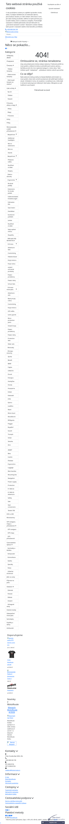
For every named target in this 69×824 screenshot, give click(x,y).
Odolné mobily (11, 610)
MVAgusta (11, 420)
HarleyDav (11, 381)
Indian (10, 392)
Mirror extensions (11, 145)
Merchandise (12, 471)
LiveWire (10, 406)
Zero (9, 445)
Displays (10, 460)
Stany (9, 568)
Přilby (8, 123)
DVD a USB (10, 514)
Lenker (10, 220)
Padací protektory (11, 276)
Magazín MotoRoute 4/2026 (12, 709)
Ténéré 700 (11, 510)
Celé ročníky (11, 88)
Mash (9, 410)
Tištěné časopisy (9, 70)
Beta (9, 453)
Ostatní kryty (12, 326)
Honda (10, 385)
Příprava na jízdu (10, 581)
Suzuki (10, 431)
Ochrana (10, 244)
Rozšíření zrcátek (11, 166)
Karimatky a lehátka (11, 549)
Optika (9, 561)
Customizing (12, 253)
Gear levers (11, 208)
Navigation (11, 478)
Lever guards (12, 315)
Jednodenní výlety (10, 794)
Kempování (11, 554)
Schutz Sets (11, 284)
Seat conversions (12, 506)
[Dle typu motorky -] (11, 447)
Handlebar (11, 211)
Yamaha (10, 441)
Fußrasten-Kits (11, 203)
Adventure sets (11, 294)
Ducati (10, 374)
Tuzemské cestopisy (11, 790)
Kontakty (8, 781)
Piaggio (10, 424)
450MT (10, 450)
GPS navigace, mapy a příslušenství (11, 524)
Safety (10, 498)
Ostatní (9, 601)
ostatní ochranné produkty (11, 269)
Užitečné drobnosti (10, 572)
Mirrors (10, 149)
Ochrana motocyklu (10, 288)
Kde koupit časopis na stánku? (11, 82)
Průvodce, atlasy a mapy (11, 104)
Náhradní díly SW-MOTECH (11, 239)
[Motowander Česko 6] (11, 672)
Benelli (10, 360)
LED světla (11, 311)
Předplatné (10, 61)
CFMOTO (11, 371)
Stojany (10, 171)
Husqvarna (11, 388)
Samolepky (10, 619)
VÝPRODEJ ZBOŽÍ (10, 57)
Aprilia (10, 357)
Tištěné (9, 95)
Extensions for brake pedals (11, 191)
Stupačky (11, 235)
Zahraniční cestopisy (11, 792)
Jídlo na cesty (11, 577)
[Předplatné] (11, 686)
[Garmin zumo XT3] (11, 639)
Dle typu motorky (10, 352)
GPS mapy (10, 533)
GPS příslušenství (11, 537)
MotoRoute (13, 818)
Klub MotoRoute (41, 30)
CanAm (10, 457)
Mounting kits (12, 475)
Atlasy (9, 109)
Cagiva (10, 367)
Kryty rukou (11, 264)
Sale (9, 501)
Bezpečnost (11, 134)
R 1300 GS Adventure (11, 493)
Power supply (12, 482)
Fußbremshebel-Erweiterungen (13, 198)
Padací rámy (12, 280)
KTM (9, 399)
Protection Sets (11, 339)
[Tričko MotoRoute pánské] (11, 654)
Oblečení (10, 587)
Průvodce (10, 116)
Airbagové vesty (10, 605)
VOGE (10, 438)
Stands (10, 153)
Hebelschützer (12, 257)
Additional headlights (11, 139)
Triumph (10, 434)
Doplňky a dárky (10, 624)
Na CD (9, 92)
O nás (7, 777)
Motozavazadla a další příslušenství (11, 129)
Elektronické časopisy (11, 75)
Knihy (8, 119)
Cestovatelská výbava (11, 544)
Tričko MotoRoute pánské (10, 662)
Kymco (10, 402)
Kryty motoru (12, 260)
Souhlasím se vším (54, 4)
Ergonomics (11, 464)
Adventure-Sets (11, 249)
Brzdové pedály (10, 184)
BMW (9, 364)
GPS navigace (11, 529)
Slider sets (11, 344)
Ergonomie (11, 180)
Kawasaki (11, 395)
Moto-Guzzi (11, 413)
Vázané (9, 99)
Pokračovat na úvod (42, 90)
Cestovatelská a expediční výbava (15, 803)
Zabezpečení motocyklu (11, 614)
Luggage (10, 468)
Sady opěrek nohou (12, 230)
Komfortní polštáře (11, 216)
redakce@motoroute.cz (12, 770)
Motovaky (10, 347)
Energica (10, 378)
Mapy (9, 112)
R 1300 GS (11, 489)
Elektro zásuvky (9, 175)
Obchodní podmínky (11, 783)
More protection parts (11, 320)
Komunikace (11, 557)
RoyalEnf (10, 427)
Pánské (9, 594)
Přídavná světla (10, 161)
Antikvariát (10, 628)
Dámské (10, 590)
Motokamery (11, 518)
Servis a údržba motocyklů (13, 801)
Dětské (9, 597)
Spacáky (10, 564)
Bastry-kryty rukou (11, 300)
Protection (11, 485)
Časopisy (10, 65)
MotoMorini (11, 417)
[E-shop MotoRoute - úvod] (6, 48)
